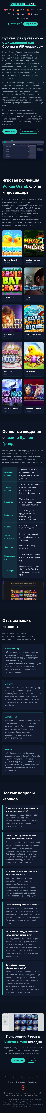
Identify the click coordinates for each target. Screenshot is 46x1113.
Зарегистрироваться (28, 131)
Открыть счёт (30, 24)
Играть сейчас (10, 131)
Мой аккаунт (15, 24)
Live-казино (32, 14)
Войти (31, 1060)
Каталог (21, 14)
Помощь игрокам (34, 10)
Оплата (21, 10)
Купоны (9, 10)
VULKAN (23, 4)
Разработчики (23, 18)
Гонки (11, 14)
